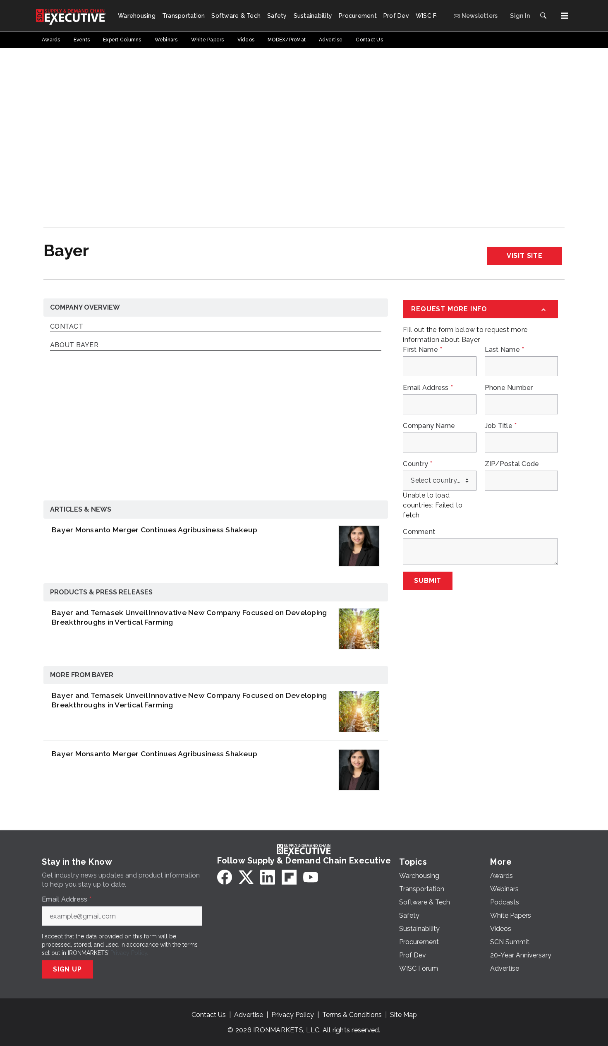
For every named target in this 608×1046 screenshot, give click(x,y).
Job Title (501, 426)
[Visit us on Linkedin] (267, 877)
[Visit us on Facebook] (224, 877)
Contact (66, 326)
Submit (427, 580)
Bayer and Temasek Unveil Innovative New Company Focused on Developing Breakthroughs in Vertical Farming (189, 617)
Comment (419, 532)
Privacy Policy (128, 953)
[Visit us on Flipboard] (289, 877)
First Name (422, 349)
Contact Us (208, 1015)
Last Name (504, 349)
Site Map (403, 1015)
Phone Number (509, 388)
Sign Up (67, 969)
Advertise (248, 1015)
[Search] (543, 15)
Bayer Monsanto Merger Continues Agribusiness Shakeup (154, 529)
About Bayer (74, 345)
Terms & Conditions (352, 1015)
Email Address (428, 388)
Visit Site (525, 256)
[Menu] (564, 15)
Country (417, 464)
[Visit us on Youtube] (310, 877)
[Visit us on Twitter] (246, 877)
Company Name (429, 426)
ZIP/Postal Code (512, 464)
